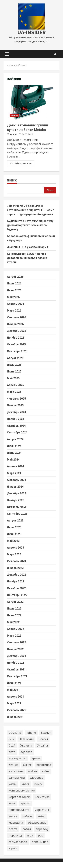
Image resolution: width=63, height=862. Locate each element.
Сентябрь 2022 (17, 595)
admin (13, 134)
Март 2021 (14, 703)
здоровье (36, 778)
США (12, 745)
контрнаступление (22, 790)
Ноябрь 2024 (15, 419)
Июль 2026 (14, 283)
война (32, 771)
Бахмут (46, 733)
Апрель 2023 (15, 547)
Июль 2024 (14, 446)
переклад (15, 835)
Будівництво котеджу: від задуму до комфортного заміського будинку (30, 225)
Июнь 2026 (14, 290)
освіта (13, 829)
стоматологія (18, 842)
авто (12, 752)
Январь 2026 (15, 324)
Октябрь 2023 (16, 507)
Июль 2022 (14, 608)
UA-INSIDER (31, 32)
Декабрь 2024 (16, 412)
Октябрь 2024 (16, 425)
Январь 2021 (15, 717)
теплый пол (40, 842)
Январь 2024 (15, 486)
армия (35, 758)
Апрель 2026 (15, 303)
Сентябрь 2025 (17, 351)
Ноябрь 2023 (15, 500)
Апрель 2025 (15, 385)
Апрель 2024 (15, 466)
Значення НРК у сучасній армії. (28, 247)
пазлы (26, 829)
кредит (26, 803)
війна (45, 771)
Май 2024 (13, 459)
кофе (12, 803)
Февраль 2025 (16, 398)
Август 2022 (15, 601)
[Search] (55, 54)
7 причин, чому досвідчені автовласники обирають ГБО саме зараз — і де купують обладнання (30, 210)
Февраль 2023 (16, 561)
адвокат (26, 752)
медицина (16, 822)
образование (37, 822)
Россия (43, 739)
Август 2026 (15, 276)
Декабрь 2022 (16, 574)
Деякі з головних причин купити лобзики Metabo (31, 102)
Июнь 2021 (14, 683)
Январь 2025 (15, 405)
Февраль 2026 (16, 317)
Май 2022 (13, 622)
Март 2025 (14, 391)
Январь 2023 (15, 568)
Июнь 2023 (14, 534)
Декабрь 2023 (16, 493)
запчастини (17, 778)
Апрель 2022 (15, 629)
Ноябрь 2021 (15, 662)
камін (12, 784)
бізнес (27, 765)
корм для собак (19, 797)
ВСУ (11, 739)
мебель (27, 816)
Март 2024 (14, 473)
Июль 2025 (14, 364)
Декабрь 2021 (16, 656)
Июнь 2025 (14, 371)
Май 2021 (13, 689)
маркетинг (41, 810)
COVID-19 (15, 733)
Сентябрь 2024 (17, 432)
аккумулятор (17, 758)
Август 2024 (15, 439)
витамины (16, 771)
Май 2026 (13, 297)
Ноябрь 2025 (15, 337)
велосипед (43, 765)
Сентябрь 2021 (17, 676)
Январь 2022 (15, 649)
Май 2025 (13, 378)
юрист (13, 848)
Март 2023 (14, 554)
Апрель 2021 (15, 696)
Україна (42, 745)
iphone (31, 733)
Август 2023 (15, 520)
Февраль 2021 (16, 710)
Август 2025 (15, 358)
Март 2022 (14, 635)
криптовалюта (19, 810)
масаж (13, 816)
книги (38, 784)
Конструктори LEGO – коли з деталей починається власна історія (27, 258)
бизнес (13, 765)
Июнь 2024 (14, 452)
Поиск (12, 180)
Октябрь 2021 (16, 669)
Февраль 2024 (16, 480)
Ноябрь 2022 (15, 581)
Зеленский (26, 739)
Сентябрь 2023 (17, 513)
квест (25, 784)
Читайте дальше (20, 163)
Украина (26, 745)
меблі (41, 816)
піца (30, 835)
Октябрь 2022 (16, 588)
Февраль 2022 (16, 642)
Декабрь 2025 (16, 331)
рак (40, 835)
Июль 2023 (14, 527)
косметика (42, 797)
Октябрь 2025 (16, 344)
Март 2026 (14, 310)
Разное (14, 115)
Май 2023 (13, 540)
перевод (42, 829)
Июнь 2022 (14, 615)
